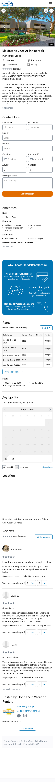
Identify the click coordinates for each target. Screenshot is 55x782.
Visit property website (27, 710)
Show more (7, 107)
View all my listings (25, 706)
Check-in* (6, 154)
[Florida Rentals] (7, 6)
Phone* (5, 143)
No (44, 583)
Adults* (5, 164)
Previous (4, 27)
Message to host (10, 175)
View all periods (12, 371)
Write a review (43, 537)
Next (50, 27)
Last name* (33, 122)
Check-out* (33, 154)
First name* (7, 122)
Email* (5, 132)
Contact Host (27, 728)
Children (32, 164)
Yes (32, 583)
